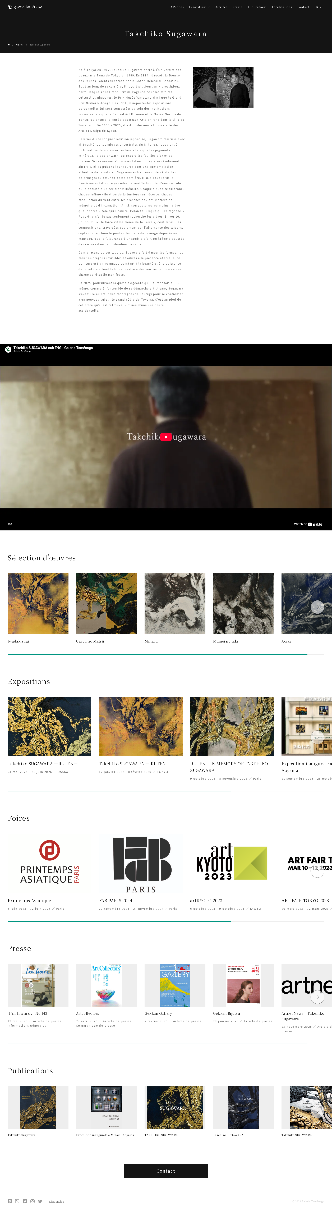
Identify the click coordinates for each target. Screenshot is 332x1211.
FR (316, 7)
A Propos (177, 7)
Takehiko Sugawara (40, 44)
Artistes (221, 7)
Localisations (282, 7)
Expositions (198, 7)
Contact (303, 7)
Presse (238, 7)
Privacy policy (56, 1201)
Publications (257, 7)
